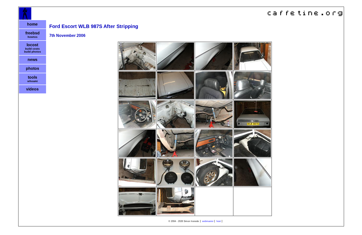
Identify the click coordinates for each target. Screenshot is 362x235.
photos (32, 68)
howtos (32, 36)
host (218, 221)
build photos (32, 51)
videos (32, 89)
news (32, 60)
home (32, 24)
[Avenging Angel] (25, 18)
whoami (32, 81)
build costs (32, 48)
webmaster (208, 221)
